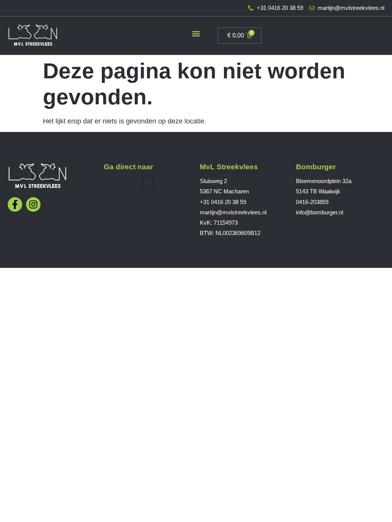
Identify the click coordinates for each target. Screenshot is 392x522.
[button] (196, 34)
